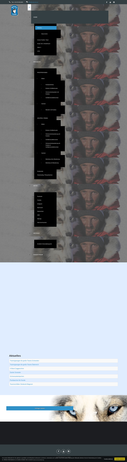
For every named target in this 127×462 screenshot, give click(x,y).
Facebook (39, 196)
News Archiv (44, 34)
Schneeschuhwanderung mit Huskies (53, 135)
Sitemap (39, 218)
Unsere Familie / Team (43, 40)
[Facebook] (107, 2)
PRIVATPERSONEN (42, 72)
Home (35, 17)
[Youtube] (110, 2)
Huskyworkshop (50, 84)
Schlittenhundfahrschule (52, 139)
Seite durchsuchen (42, 222)
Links (38, 51)
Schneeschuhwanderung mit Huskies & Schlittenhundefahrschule (53, 145)
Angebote (37, 62)
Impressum (40, 207)
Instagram (39, 204)
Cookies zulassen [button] (119, 459)
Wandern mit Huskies (51, 109)
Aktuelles (39, 28)
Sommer (43, 103)
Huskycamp (40, 171)
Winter (43, 78)
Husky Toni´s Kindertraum (43, 43)
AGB (38, 215)
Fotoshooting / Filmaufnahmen (45, 175)
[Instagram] (114, 2)
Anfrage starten (40, 408)
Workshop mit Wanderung (52, 163)
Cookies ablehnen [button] (108, 459)
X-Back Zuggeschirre (17, 368)
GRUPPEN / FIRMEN (42, 118)
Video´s (39, 47)
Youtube (39, 200)
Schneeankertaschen (17, 376)
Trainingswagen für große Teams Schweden (24, 360)
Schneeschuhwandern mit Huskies (52, 93)
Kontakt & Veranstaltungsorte (44, 244)
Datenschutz (40, 211)
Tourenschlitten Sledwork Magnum (21, 384)
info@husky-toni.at (33, 2)
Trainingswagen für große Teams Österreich (24, 364)
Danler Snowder (15, 372)
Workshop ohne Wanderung (53, 159)
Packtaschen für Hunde (17, 380)
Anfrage (36, 233)
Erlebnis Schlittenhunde (52, 88)
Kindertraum (38, 254)
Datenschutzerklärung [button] (38, 460)
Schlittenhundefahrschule (52, 97)
